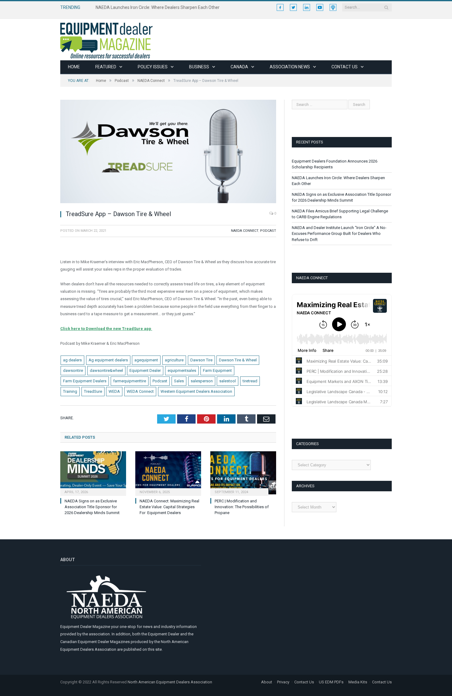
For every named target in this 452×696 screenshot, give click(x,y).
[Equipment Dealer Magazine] (106, 39)
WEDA (114, 391)
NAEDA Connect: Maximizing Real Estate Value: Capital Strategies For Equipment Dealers (169, 507)
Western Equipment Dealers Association (196, 391)
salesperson (202, 381)
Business (199, 66)
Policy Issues (153, 66)
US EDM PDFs (331, 682)
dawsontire (73, 370)
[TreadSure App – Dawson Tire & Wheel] (168, 152)
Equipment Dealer (145, 370)
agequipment (146, 360)
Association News (290, 66)
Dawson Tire (201, 360)
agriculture (174, 360)
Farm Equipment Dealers (84, 381)
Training (70, 391)
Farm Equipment (217, 370)
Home (74, 66)
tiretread (250, 381)
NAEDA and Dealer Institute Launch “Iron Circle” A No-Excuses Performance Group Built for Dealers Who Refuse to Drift (339, 233)
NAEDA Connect (244, 231)
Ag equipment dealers (108, 360)
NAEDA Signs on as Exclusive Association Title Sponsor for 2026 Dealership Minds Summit (92, 507)
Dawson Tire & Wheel (238, 360)
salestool (227, 381)
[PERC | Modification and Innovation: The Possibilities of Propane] (243, 472)
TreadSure (93, 391)
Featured (105, 66)
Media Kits (357, 682)
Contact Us (344, 66)
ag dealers (72, 360)
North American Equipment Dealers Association (170, 682)
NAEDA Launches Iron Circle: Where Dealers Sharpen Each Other (158, 7)
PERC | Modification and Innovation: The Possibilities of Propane (242, 507)
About (266, 682)
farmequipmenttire (129, 381)
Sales (179, 381)
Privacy (283, 682)
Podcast (268, 231)
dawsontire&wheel (106, 370)
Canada (239, 66)
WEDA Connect (140, 391)
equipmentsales (182, 370)
